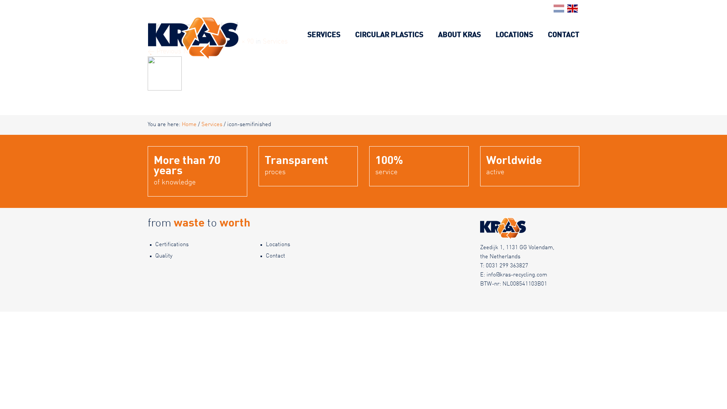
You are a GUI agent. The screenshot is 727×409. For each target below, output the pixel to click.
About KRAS (459, 35)
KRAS (156, 20)
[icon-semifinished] (165, 73)
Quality (163, 256)
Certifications (172, 245)
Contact (563, 35)
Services (323, 35)
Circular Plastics (389, 35)
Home (189, 125)
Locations (514, 35)
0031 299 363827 (507, 266)
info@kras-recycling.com (517, 275)
